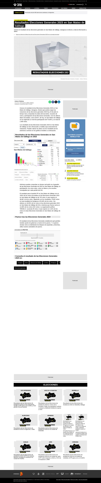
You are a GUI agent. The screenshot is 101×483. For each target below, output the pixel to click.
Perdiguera (17, 174)
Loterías (36, 8)
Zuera (16, 172)
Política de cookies (74, 479)
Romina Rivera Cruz (73, 1)
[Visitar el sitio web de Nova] (48, 474)
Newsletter (82, 8)
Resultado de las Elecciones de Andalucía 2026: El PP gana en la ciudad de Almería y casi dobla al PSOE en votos (68, 425)
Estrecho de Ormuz (65, 1)
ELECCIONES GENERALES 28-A (73, 163)
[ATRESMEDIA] (18, 473)
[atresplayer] (80, 4)
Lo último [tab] (79, 160)
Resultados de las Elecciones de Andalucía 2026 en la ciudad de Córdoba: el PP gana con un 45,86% (74, 456)
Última (72, 4)
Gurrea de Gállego (18, 177)
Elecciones (50, 385)
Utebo (26, 179)
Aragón (22, 147)
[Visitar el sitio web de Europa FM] (67, 474)
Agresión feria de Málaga (82, 1)
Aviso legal (58, 479)
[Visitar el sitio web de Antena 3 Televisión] (34, 474)
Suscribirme (75, 153)
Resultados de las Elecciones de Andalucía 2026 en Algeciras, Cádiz (24, 428)
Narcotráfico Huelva (40, 1)
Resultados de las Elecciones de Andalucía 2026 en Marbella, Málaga (74, 403)
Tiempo (46, 8)
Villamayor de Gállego (25, 174)
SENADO (50, 140)
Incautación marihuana (48, 1)
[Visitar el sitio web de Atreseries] (58, 474)
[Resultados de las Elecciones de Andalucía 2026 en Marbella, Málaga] (75, 395)
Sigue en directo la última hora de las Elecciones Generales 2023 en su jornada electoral (37, 34)
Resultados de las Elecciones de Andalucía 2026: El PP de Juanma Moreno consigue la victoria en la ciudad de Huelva (24, 456)
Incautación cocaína (57, 1)
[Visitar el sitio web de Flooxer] (85, 474)
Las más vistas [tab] (69, 160)
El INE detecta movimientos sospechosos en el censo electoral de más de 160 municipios (75, 174)
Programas (55, 8)
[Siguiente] (86, 1)
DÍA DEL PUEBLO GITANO (72, 178)
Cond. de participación (82, 479)
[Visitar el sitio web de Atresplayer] (79, 474)
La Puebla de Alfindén (19, 179)
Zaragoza (26, 177)
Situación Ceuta (19, 1)
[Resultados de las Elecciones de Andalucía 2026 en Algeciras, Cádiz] (26, 420)
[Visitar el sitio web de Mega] (53, 474)
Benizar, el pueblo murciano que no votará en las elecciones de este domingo (75, 166)
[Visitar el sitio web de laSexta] (38, 474)
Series (73, 8)
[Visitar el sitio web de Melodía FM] (72, 474)
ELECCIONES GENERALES (72, 170)
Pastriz (31, 179)
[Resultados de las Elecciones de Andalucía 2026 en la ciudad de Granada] (50, 420)
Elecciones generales (20, 268)
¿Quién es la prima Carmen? (74, 179)
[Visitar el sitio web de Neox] (43, 474)
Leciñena (31, 172)
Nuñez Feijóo (25, 1)
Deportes (27, 8)
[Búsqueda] (86, 4)
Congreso (16, 147)
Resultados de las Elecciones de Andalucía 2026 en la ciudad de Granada (48, 429)
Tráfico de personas (32, 1)
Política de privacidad (65, 479)
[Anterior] (14, 1)
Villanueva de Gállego (23, 172)
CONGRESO (35, 140)
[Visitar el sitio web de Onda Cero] (62, 474)
